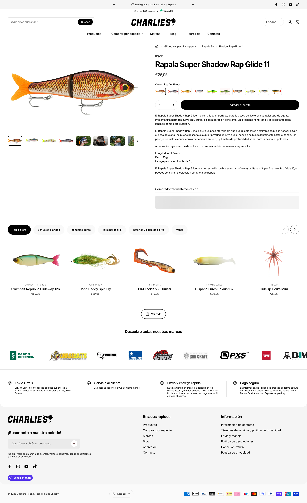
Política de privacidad (235, 452)
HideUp (274, 285)
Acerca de (150, 447)
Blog (146, 441)
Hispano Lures (214, 285)
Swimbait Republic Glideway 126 (35, 289)
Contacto (149, 452)
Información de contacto (237, 424)
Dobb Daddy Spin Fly (95, 289)
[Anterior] (113, 4)
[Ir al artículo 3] (66, 141)
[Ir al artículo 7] (117, 141)
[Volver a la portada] (156, 46)
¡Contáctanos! (133, 387)
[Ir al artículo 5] (83, 141)
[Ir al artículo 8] (134, 141)
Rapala (159, 56)
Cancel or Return (232, 447)
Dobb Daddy (95, 285)
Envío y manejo (231, 436)
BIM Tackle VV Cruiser (154, 289)
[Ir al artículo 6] (100, 141)
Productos (150, 424)
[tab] (19, 230)
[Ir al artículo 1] (32, 141)
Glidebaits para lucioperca (180, 46)
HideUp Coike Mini (274, 289)
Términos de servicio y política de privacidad (251, 430)
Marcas (148, 436)
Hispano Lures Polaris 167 (214, 289)
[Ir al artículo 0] (15, 141)
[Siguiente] (193, 4)
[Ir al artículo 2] (49, 141)
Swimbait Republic (35, 285)
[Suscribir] (74, 443)
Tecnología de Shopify (47, 493)
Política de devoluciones (237, 441)
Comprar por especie (157, 430)
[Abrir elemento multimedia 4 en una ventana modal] (74, 89)
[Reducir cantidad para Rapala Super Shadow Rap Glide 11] (159, 105)
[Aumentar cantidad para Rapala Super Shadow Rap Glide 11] (174, 105)
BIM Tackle (155, 285)
